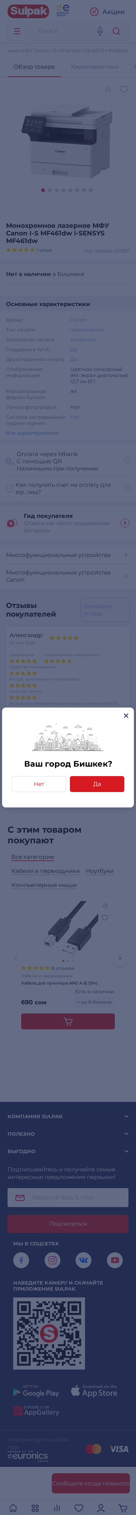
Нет (39, 783)
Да (97, 783)
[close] (126, 715)
